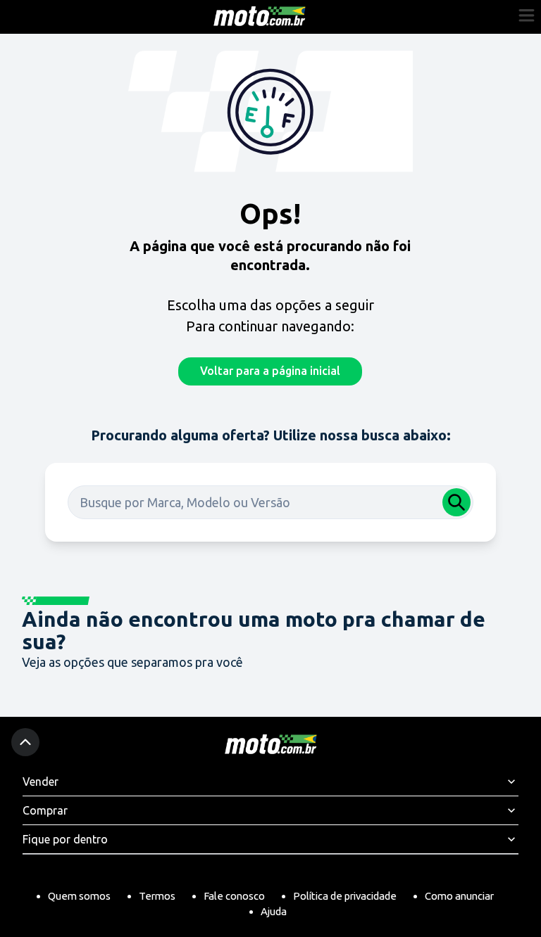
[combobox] (270, 502)
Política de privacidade (345, 896)
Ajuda (274, 911)
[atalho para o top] (25, 742)
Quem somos (79, 896)
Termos (157, 896)
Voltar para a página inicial (270, 370)
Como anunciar (459, 896)
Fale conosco (234, 896)
